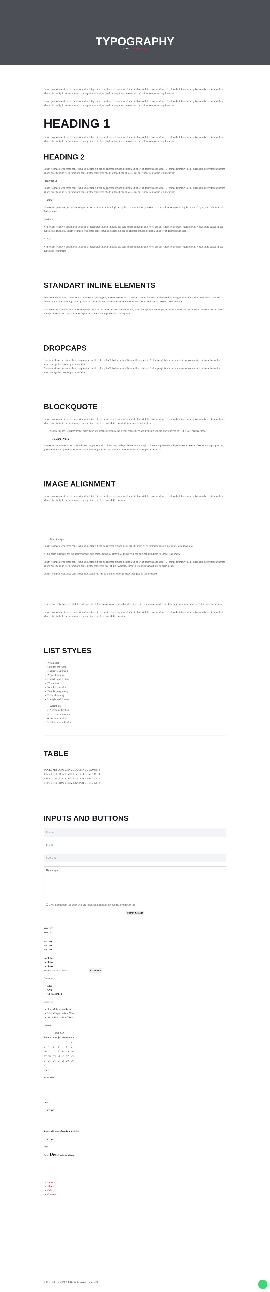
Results (64, 1155)
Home (50, 1182)
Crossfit (46, 1155)
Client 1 (72, 1013)
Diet (49, 985)
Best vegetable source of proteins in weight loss (61, 1131)
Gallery (51, 1190)
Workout (71, 1155)
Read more (131, 1174)
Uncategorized (54, 993)
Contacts (51, 1194)
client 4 (68, 1009)
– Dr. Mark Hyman (59, 438)
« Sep (46, 1070)
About (50, 1186)
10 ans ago (49, 1110)
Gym (49, 989)
